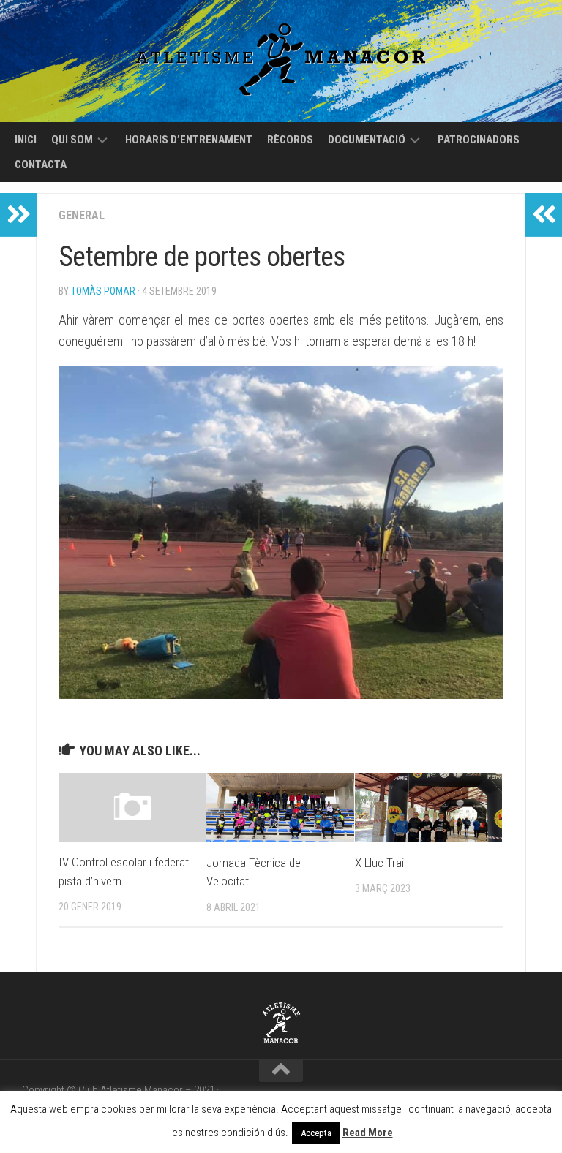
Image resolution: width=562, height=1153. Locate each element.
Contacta (41, 164)
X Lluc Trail (380, 862)
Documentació (366, 139)
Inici (26, 139)
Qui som (72, 139)
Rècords (290, 139)
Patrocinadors (479, 139)
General (82, 215)
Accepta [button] (316, 1132)
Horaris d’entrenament (188, 139)
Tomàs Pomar (103, 291)
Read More (367, 1132)
